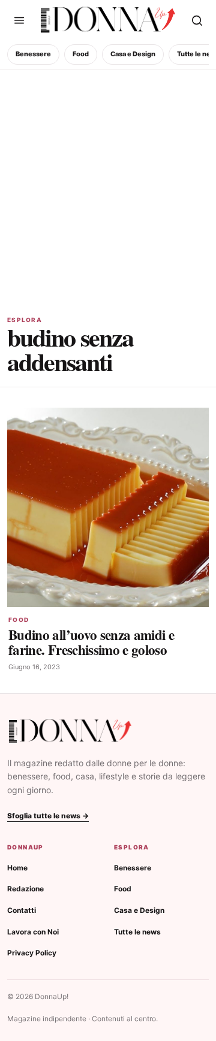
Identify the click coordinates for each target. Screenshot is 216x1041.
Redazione (25, 888)
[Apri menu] (19, 20)
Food (81, 54)
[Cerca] (197, 20)
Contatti (21, 910)
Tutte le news (137, 931)
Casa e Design (132, 54)
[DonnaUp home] (70, 731)
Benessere (33, 54)
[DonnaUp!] (108, 20)
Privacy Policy (31, 952)
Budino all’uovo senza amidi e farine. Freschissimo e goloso (91, 642)
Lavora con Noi (33, 931)
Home (17, 867)
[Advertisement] (108, 183)
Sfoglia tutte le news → (48, 815)
